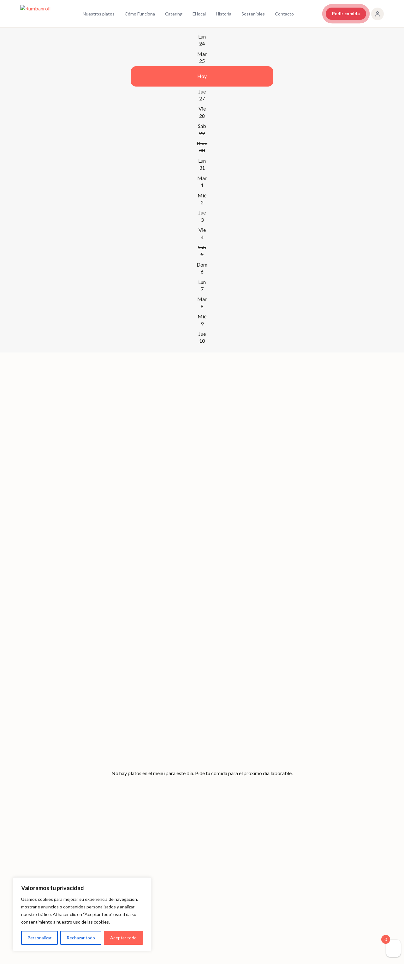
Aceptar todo (123, 937)
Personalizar (39, 937)
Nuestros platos (99, 13)
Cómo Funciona (140, 13)
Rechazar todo (81, 937)
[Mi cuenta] (377, 14)
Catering (173, 13)
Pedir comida (346, 13)
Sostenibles (253, 13)
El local (199, 13)
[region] (82, 914)
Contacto (284, 13)
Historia (223, 13)
